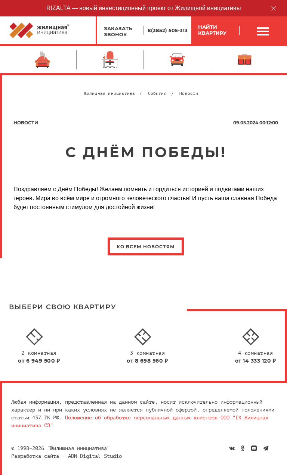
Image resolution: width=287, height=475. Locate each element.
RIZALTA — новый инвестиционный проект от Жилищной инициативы (143, 8)
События (157, 93)
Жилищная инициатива (109, 93)
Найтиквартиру (212, 30)
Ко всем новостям (146, 246)
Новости (188, 93)
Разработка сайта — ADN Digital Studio (66, 456)
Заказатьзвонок (118, 31)
